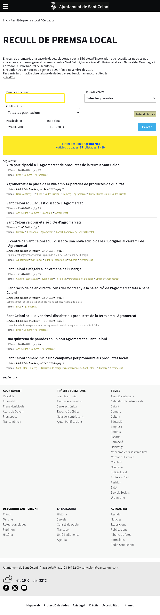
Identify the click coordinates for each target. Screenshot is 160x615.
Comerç (28, 175)
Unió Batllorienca (68, 534)
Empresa (116, 427)
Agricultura (22, 213)
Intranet (128, 605)
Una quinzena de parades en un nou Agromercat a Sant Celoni (56, 339)
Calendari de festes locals (127, 401)
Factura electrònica (69, 401)
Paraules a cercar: (17, 92)
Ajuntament (22, 260)
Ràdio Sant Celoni (122, 545)
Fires (18, 175)
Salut (114, 487)
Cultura (115, 416)
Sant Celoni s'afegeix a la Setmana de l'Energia (44, 269)
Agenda (62, 540)
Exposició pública (68, 411)
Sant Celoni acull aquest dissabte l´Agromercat (44, 203)
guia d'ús (9, 77)
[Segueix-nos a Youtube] (25, 590)
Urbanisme (118, 497)
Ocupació (117, 467)
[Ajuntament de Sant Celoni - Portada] (80, 5)
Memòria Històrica (122, 457)
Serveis (61, 519)
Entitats (116, 432)
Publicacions (119, 529)
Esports (115, 437)
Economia (47, 213)
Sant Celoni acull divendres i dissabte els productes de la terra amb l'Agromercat (71, 315)
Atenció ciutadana (122, 396)
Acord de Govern (13, 411)
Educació (117, 421)
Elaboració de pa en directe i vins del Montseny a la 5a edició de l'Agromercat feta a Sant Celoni (77, 290)
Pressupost (10, 416)
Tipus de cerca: (94, 92)
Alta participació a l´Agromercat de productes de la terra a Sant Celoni (63, 165)
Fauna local (46, 278)
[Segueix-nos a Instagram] (16, 590)
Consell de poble (68, 524)
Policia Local (119, 472)
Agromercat (41, 175)
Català (115, 406)
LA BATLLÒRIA (66, 509)
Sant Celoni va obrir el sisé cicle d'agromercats (44, 222)
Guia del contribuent (70, 416)
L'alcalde (8, 396)
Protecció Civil (120, 477)
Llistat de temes (145, 114)
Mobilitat (116, 462)
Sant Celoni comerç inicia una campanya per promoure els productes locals (67, 358)
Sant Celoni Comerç (26, 368)
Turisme (8, 519)
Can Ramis (36, 260)
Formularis (117, 540)
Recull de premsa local (25, 20)
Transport (63, 529)
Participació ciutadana (81, 278)
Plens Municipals (13, 406)
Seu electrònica (67, 406)
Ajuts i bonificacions (69, 421)
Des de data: (14, 121)
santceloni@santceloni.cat (99, 567)
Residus (116, 482)
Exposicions (118, 524)
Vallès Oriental (52, 194)
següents (10, 161)
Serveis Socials (120, 492)
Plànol (7, 514)
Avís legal (79, 605)
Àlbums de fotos (121, 534)
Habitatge (117, 447)
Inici (5, 20)
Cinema (73, 260)
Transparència (12, 421)
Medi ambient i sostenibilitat (129, 452)
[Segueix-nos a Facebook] (7, 590)
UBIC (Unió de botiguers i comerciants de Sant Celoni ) (68, 368)
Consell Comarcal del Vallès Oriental (108, 194)
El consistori (10, 401)
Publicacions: (14, 106)
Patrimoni (9, 529)
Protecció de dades (56, 605)
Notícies (116, 519)
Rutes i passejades (14, 524)
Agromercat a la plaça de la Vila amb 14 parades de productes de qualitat (65, 184)
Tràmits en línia (66, 396)
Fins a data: (53, 121)
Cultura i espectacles (56, 260)
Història (8, 534)
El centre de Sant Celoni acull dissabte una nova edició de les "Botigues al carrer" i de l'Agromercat (75, 243)
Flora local (61, 278)
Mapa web (33, 605)
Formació (117, 442)
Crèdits (94, 605)
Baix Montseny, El (25, 194)
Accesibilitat (110, 605)
